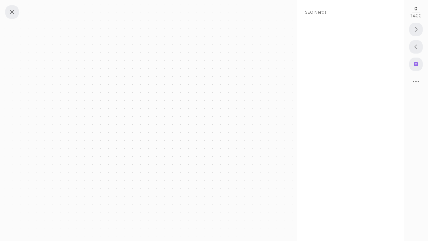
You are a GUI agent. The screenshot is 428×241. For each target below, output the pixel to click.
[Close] (12, 12)
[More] (416, 81)
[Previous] (416, 47)
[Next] (416, 29)
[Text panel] (416, 64)
